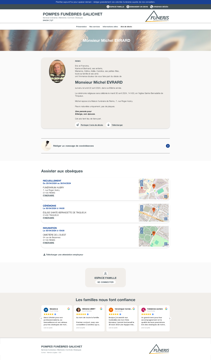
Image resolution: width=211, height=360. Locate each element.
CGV (60, 352)
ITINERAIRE (48, 195)
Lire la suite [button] (48, 328)
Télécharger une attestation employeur (64, 254)
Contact (43, 352)
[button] (169, 318)
